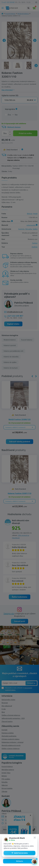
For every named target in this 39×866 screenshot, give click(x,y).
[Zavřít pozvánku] (34, 837)
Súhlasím (19, 861)
